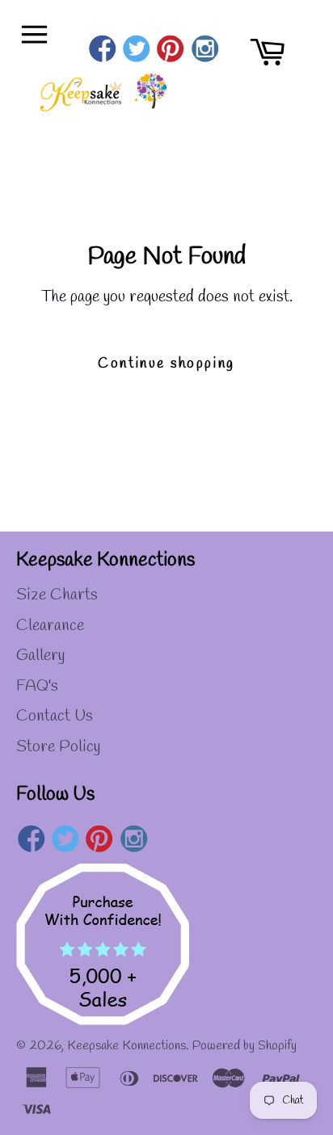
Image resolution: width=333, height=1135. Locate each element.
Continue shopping (166, 364)
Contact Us (54, 716)
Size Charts (57, 595)
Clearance (50, 626)
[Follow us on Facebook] (102, 51)
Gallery (40, 655)
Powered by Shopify (244, 1045)
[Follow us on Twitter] (136, 51)
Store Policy (58, 747)
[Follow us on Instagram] (205, 51)
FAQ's (37, 686)
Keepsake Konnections (126, 1045)
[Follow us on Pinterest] (171, 51)
